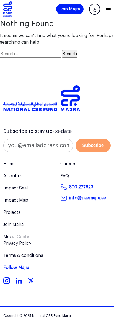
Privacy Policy (17, 243)
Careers (68, 164)
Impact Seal (15, 188)
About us (13, 176)
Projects (11, 212)
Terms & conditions (23, 255)
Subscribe (93, 145)
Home (9, 164)
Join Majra (70, 9)
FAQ (64, 176)
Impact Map (15, 200)
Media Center (17, 237)
